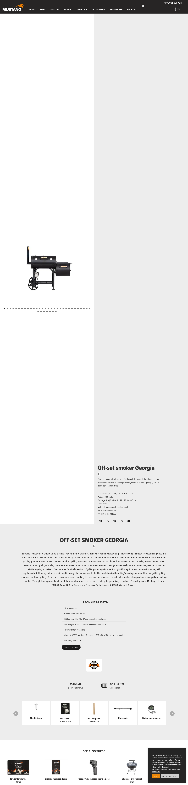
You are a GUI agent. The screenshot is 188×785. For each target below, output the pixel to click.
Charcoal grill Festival (132, 779)
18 (54, 308)
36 (53, 311)
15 (45, 308)
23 (69, 308)
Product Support (173, 2)
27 (81, 308)
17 (51, 308)
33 (44, 311)
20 (60, 308)
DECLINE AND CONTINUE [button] (170, 776)
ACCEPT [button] (156, 776)
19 (57, 308)
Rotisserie (123, 718)
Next (96, 269)
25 (75, 308)
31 (38, 311)
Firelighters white (18, 779)
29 (86, 308)
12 (36, 308)
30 (89, 308)
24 (72, 308)
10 (31, 308)
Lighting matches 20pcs (56, 779)
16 (48, 308)
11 (34, 308)
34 (47, 311)
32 (41, 311)
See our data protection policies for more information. (166, 770)
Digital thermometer (151, 718)
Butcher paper (94, 718)
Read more (113, 485)
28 (84, 308)
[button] (143, 6)
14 (42, 308)
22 (66, 308)
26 (78, 308)
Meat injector (36, 718)
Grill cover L (65, 718)
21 (63, 308)
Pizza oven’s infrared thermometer (94, 779)
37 (56, 311)
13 (39, 308)
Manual (76, 683)
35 (50, 311)
